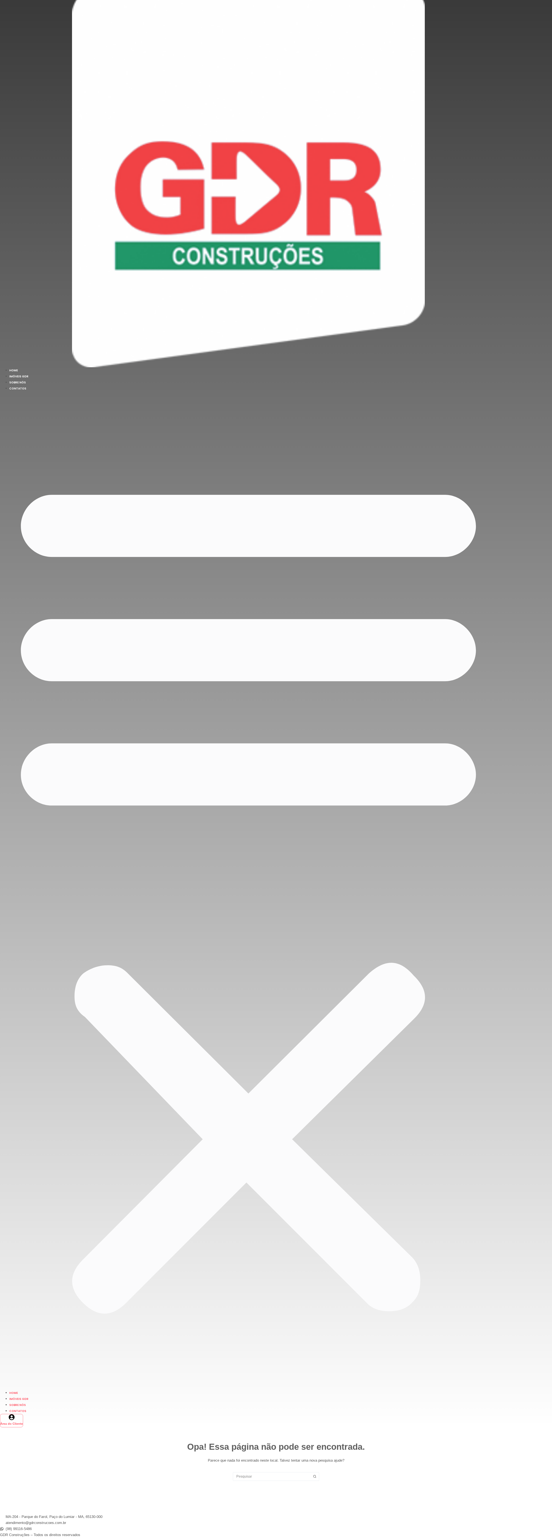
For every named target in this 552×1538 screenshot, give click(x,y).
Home (13, 370)
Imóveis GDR (18, 376)
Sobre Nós (17, 382)
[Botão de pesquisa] (314, 1476)
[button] (248, 890)
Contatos (17, 388)
